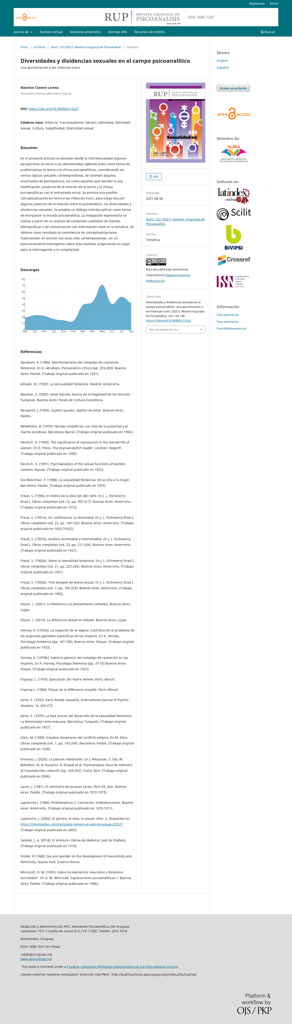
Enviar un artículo (233, 88)
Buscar (269, 32)
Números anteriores (85, 32)
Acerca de (22, 32)
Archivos (39, 47)
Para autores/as (227, 322)
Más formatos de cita (163, 329)
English (222, 60)
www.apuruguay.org (36, 959)
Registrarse (257, 3)
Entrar (274, 3)
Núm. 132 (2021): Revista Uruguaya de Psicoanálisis (86, 47)
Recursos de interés (149, 32)
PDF (155, 177)
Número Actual (51, 32)
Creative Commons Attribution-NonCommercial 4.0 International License (122, 966)
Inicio (24, 47)
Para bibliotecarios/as (231, 328)
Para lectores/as (228, 315)
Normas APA (117, 32)
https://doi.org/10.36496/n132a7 (54, 109)
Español (223, 67)
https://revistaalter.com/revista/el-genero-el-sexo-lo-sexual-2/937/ (72, 824)
